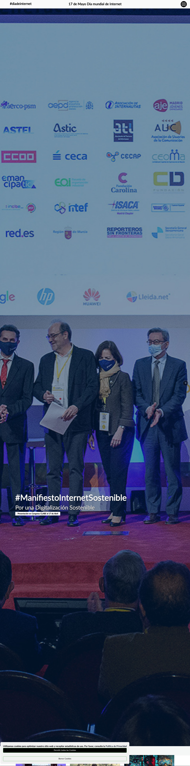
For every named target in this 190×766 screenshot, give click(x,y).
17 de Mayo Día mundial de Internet (95, 4)
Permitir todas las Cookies (65, 750)
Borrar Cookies (65, 759)
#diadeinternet (21, 4)
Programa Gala (24, 514)
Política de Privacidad (116, 746)
